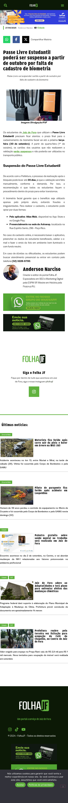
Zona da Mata (6, 434)
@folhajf (49, 381)
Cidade (41, 27)
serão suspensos (22, 151)
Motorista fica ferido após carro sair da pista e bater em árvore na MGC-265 (51, 442)
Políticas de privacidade (41, 785)
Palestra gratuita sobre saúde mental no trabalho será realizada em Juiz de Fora (51, 539)
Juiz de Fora (29, 132)
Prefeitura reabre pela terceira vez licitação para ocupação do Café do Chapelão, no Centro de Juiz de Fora (51, 636)
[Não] (63, 786)
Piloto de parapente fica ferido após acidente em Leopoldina (51, 490)
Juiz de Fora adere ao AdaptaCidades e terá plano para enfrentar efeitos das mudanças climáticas (51, 587)
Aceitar (20, 785)
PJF (11, 577)
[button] (62, 5)
